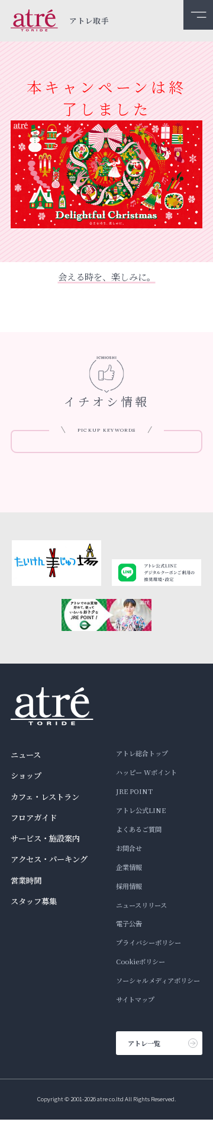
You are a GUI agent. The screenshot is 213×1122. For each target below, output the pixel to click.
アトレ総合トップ (142, 753)
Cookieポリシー (140, 961)
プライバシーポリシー (148, 942)
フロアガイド (34, 817)
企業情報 (129, 867)
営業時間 (26, 880)
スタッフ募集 (34, 901)
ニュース (26, 754)
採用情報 (129, 886)
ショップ (26, 775)
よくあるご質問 (139, 829)
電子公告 (129, 923)
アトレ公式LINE (141, 810)
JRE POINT (134, 791)
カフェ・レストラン (45, 796)
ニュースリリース (141, 905)
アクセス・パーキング (49, 859)
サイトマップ (135, 999)
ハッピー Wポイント (146, 772)
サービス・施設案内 (45, 838)
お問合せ (129, 848)
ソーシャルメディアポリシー (158, 980)
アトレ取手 (89, 21)
